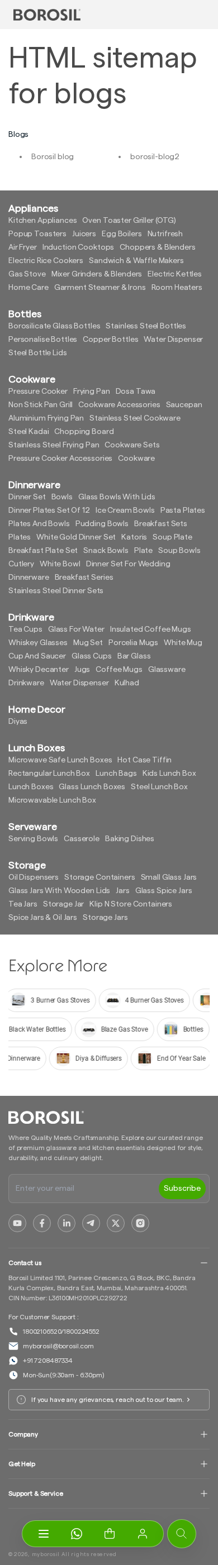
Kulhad (127, 683)
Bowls (62, 497)
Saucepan (184, 405)
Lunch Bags (116, 773)
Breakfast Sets (160, 524)
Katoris (134, 537)
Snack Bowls (105, 551)
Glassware (167, 670)
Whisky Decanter (38, 670)
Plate (143, 551)
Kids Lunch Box (169, 773)
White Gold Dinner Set (76, 537)
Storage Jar (63, 904)
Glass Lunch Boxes (92, 787)
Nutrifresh (165, 234)
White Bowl (60, 564)
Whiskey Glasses (38, 643)
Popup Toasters (37, 234)
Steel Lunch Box (159, 787)
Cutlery (21, 564)
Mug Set (88, 643)
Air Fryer (22, 247)
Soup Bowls (179, 551)
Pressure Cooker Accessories (60, 458)
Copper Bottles (110, 339)
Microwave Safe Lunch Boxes (60, 760)
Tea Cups (25, 629)
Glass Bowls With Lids (116, 497)
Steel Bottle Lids (37, 353)
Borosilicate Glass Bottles (54, 326)
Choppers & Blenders (157, 247)
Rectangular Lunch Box (49, 773)
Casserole (81, 839)
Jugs (82, 670)
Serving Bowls (33, 839)
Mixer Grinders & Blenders (97, 274)
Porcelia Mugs (133, 643)
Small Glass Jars (169, 877)
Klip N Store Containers (130, 904)
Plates (19, 537)
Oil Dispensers (33, 877)
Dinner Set (27, 497)
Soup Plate (172, 537)
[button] (109, 1534)
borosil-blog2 (154, 157)
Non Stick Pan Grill (40, 405)
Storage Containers (99, 877)
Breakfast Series (84, 577)
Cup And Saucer (37, 656)
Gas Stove (27, 274)
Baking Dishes (129, 839)
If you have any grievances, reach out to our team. (107, 1399)
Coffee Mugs (119, 670)
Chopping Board (83, 432)
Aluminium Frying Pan (46, 418)
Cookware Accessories (119, 405)
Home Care (28, 288)
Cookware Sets (132, 445)
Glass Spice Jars (163, 891)
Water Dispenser (173, 339)
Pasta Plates (182, 510)
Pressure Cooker (38, 391)
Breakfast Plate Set (43, 551)
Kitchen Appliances (42, 221)
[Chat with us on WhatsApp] (76, 1534)
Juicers (84, 234)
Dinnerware (28, 577)
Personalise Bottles (42, 339)
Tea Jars (22, 904)
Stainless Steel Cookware (135, 418)
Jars (122, 891)
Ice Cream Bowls (125, 510)
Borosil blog (52, 157)
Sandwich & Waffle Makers (136, 261)
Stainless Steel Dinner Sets (55, 591)
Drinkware (26, 683)
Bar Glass (134, 656)
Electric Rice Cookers (45, 261)
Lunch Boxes (30, 787)
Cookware (136, 458)
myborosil (46, 1554)
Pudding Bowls (102, 524)
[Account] (142, 1534)
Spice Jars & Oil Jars (42, 918)
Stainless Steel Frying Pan (53, 445)
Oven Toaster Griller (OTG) (129, 221)
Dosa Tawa (136, 391)
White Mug (183, 643)
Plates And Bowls (39, 524)
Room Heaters (176, 288)
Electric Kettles (175, 274)
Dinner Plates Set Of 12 (49, 510)
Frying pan (91, 391)
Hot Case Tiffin (144, 760)
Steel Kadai (28, 432)
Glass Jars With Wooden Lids (59, 891)
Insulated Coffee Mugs (150, 629)
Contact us (24, 1262)
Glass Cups (92, 656)
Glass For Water (76, 629)
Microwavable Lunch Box (52, 800)
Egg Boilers (121, 234)
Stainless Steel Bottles (146, 326)
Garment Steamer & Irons (100, 288)
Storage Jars (105, 918)
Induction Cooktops (78, 247)
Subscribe (182, 1188)
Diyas (17, 722)
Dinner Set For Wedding (128, 564)
